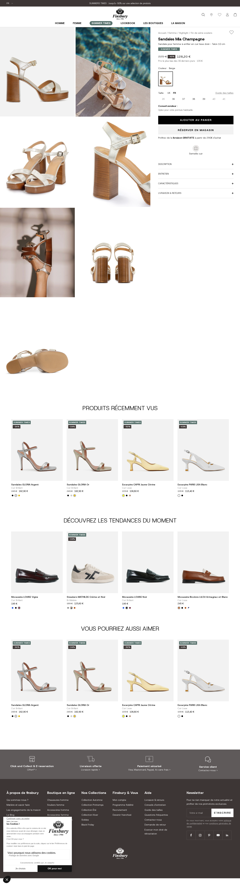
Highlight (183, 32)
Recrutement (120, 809)
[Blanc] (179, 495)
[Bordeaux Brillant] (19, 608)
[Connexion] (227, 14)
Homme (60, 23)
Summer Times (101, 23)
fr (174, 92)
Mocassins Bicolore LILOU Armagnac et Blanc (203, 597)
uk (169, 92)
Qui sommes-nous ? (17, 799)
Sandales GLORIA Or (78, 484)
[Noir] (127, 495)
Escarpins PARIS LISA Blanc (192, 484)
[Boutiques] (211, 14)
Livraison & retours (154, 799)
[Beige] (130, 495)
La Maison (178, 23)
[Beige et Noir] (71, 608)
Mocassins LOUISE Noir (134, 597)
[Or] (19, 495)
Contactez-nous (153, 819)
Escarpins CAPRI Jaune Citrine (138, 484)
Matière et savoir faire (18, 804)
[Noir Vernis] (12, 495)
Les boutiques (153, 23)
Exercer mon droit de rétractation (155, 831)
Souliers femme (55, 804)
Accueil (162, 32)
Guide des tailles (224, 92)
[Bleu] (12, 608)
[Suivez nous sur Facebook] (191, 835)
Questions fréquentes (156, 814)
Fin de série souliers (201, 32)
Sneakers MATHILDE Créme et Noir (86, 597)
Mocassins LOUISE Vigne (24, 597)
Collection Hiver (89, 814)
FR (8, 3)
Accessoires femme (58, 814)
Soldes (85, 819)
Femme (77, 23)
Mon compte (119, 799)
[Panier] (235, 14)
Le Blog (10, 814)
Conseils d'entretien (155, 804)
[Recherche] (203, 14)
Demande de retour (155, 824)
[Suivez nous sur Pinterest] (209, 835)
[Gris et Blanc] (68, 608)
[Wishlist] (219, 14)
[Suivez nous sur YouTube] (218, 835)
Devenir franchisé (122, 814)
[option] (163, 99)
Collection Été (88, 809)
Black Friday (87, 824)
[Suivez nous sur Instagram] (200, 835)
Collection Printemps (92, 804)
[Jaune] (123, 495)
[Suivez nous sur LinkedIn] (227, 835)
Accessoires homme (58, 809)
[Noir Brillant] (16, 608)
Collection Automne (92, 799)
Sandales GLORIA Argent (25, 484)
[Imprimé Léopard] (74, 608)
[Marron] (185, 608)
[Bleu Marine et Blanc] (189, 608)
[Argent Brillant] (16, 495)
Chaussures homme (58, 799)
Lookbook (128, 23)
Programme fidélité (123, 804)
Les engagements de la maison (24, 809)
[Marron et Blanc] (179, 608)
